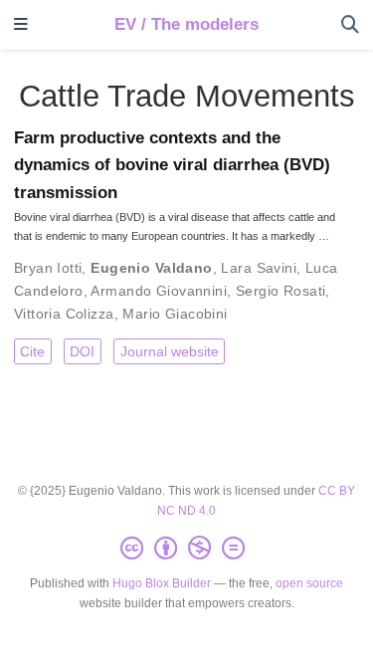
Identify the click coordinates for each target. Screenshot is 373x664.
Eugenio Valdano (151, 268)
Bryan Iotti (48, 268)
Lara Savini (258, 268)
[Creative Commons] (186, 548)
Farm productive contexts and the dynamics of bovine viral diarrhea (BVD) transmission (172, 165)
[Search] (350, 25)
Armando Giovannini (159, 291)
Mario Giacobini (174, 314)
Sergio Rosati (280, 291)
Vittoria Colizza (64, 314)
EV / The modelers (186, 24)
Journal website (169, 351)
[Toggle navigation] (21, 25)
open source (309, 583)
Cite (32, 351)
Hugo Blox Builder (161, 583)
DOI (82, 351)
